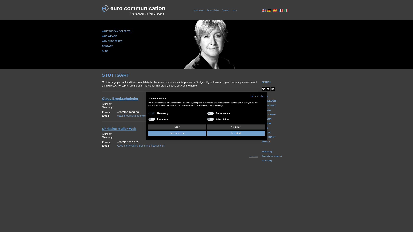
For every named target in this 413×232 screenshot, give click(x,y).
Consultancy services (272, 156)
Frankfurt (269, 105)
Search (266, 82)
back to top (253, 157)
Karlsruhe (269, 114)
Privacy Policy (213, 10)
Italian (286, 10)
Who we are (109, 36)
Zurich (266, 141)
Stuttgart (269, 137)
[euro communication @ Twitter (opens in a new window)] (264, 89)
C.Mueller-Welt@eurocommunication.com (141, 145)
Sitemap (225, 10)
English (264, 10)
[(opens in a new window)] (273, 89)
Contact (107, 46)
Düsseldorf (269, 101)
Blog (105, 51)
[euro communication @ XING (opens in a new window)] (268, 89)
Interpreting (267, 151)
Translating (267, 161)
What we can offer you (117, 31)
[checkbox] (151, 113)
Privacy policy (258, 96)
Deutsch (269, 10)
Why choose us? (112, 41)
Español (275, 10)
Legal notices (198, 10)
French (281, 10)
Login (234, 10)
